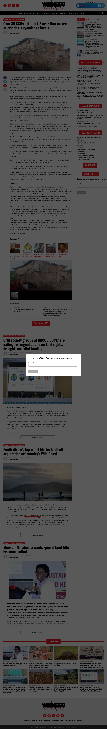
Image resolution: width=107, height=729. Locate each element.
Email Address (32, 363)
